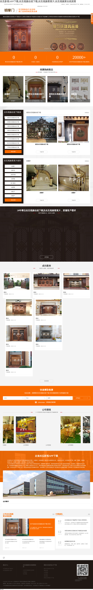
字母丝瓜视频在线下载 (13, 147)
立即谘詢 (46, 257)
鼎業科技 (23, 583)
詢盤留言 (67, 4)
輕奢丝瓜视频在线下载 (13, 134)
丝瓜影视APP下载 (11, 4)
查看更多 (87, 112)
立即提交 (78, 398)
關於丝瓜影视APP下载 (12, 16)
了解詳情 (42, 151)
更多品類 (13, 151)
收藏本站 (63, 4)
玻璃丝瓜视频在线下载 (13, 122)
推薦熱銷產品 (46, 69)
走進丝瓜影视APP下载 (46, 456)
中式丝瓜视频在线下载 (13, 138)
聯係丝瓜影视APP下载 (74, 4)
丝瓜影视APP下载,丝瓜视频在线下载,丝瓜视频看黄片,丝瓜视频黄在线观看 (38, 1)
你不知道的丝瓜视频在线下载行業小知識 (42, 524)
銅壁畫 (13, 178)
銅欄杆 (46, 16)
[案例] (17, 281)
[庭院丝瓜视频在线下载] (41, 129)
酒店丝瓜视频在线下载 (13, 130)
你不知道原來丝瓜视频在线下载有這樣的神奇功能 (31, 539)
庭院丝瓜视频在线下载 (39, 16)
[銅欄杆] (41, 178)
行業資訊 (60, 514)
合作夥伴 (6, 501)
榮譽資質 (46, 570)
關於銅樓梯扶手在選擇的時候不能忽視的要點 (48, 539)
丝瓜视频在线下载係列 (8, 568)
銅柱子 (13, 191)
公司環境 (50, 16)
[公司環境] (13, 429)
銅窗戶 (13, 195)
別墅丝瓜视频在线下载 (28, 16)
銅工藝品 (13, 183)
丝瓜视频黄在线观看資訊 (63, 16)
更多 (54, 514)
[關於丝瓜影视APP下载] (46, 498)
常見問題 (25, 573)
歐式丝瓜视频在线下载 (13, 143)
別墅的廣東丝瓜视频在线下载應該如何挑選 (76, 530)
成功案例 (54, 16)
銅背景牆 (13, 174)
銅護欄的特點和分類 (70, 541)
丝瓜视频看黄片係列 (12, 161)
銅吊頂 (13, 170)
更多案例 (46, 381)
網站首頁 (5, 16)
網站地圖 (1, 589)
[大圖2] (46, 35)
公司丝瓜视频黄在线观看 (8, 515)
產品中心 (20, 16)
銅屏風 (13, 187)
